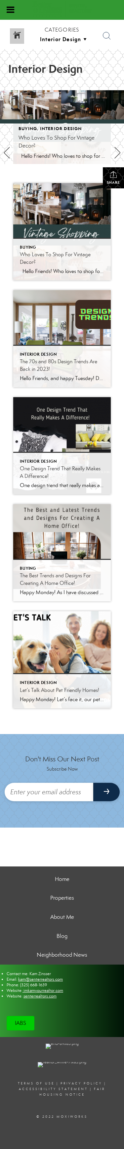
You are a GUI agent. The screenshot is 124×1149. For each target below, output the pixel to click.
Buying (28, 128)
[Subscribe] (106, 792)
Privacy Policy (81, 1083)
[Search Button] (107, 36)
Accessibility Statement (53, 1089)
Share (113, 182)
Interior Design (61, 128)
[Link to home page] (62, 9)
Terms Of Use (36, 1083)
